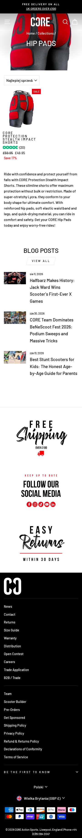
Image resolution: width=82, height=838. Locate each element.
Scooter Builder (15, 702)
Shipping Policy (15, 725)
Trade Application (16, 670)
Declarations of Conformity (23, 749)
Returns (9, 622)
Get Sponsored (14, 718)
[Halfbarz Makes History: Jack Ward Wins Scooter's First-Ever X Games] (15, 278)
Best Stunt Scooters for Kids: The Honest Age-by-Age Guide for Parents (53, 366)
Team (8, 694)
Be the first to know (27, 772)
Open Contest (13, 654)
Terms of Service (16, 757)
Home (30, 33)
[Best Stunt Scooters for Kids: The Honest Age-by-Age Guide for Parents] (15, 357)
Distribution (12, 646)
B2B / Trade (12, 678)
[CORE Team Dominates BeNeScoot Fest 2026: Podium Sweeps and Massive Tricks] (15, 317)
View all (41, 260)
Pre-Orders (12, 710)
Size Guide (11, 630)
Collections (46, 33)
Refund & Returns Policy (21, 741)
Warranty (10, 638)
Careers (9, 662)
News (8, 606)
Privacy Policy (14, 733)
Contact (9, 614)
